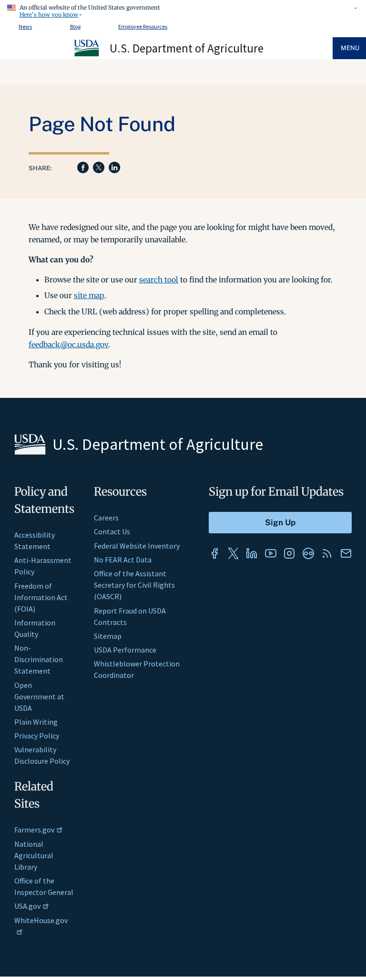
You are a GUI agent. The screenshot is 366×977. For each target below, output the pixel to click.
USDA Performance (125, 650)
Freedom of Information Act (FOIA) (41, 597)
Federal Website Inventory (137, 546)
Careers (106, 517)
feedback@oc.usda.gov (68, 344)
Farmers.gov (34, 829)
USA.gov (27, 906)
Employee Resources (142, 26)
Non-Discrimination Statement (38, 659)
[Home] (87, 55)
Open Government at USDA (39, 696)
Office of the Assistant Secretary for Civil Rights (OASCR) (134, 585)
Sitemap (108, 636)
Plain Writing (36, 722)
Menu (350, 48)
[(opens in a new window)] (214, 553)
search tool (158, 279)
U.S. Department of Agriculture (187, 48)
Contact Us (112, 531)
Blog (75, 26)
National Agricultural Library (33, 855)
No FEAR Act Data (123, 559)
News (25, 26)
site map (89, 295)
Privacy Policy (36, 735)
